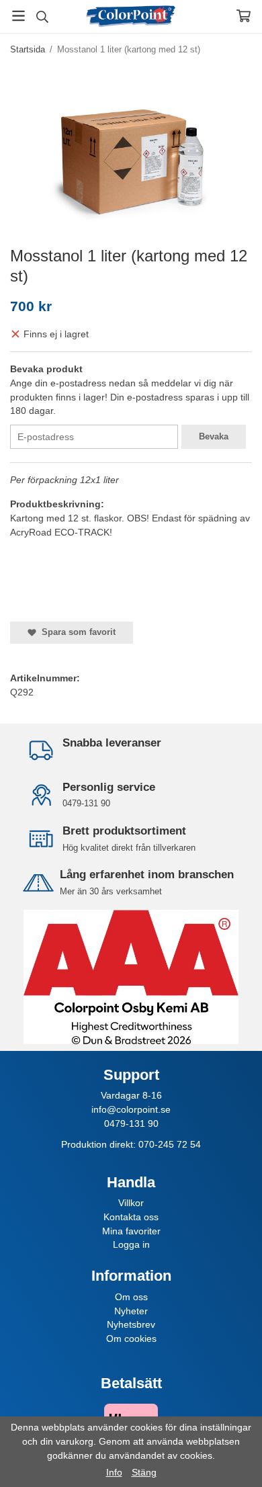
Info (114, 1472)
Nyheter (131, 1311)
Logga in (131, 1244)
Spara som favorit (76, 632)
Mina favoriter (131, 1231)
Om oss (131, 1296)
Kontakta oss (131, 1217)
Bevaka (213, 436)
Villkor (131, 1202)
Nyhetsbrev (131, 1324)
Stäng (144, 1472)
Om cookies (131, 1338)
